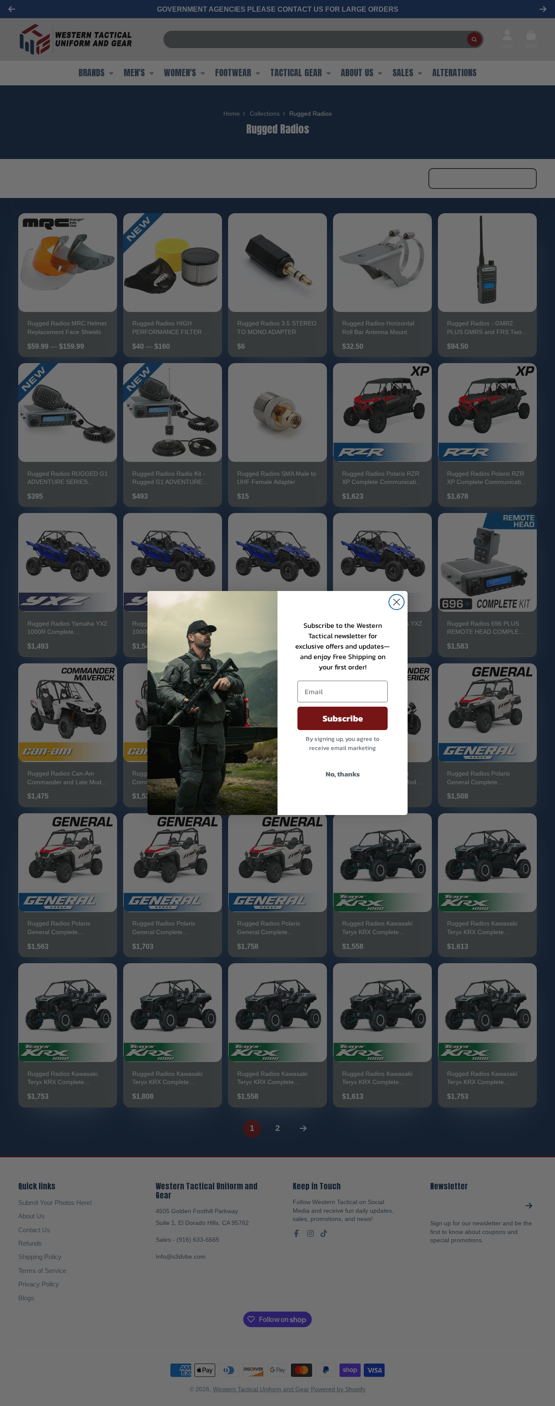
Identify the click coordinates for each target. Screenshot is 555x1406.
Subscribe (343, 718)
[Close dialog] (396, 602)
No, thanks (343, 774)
